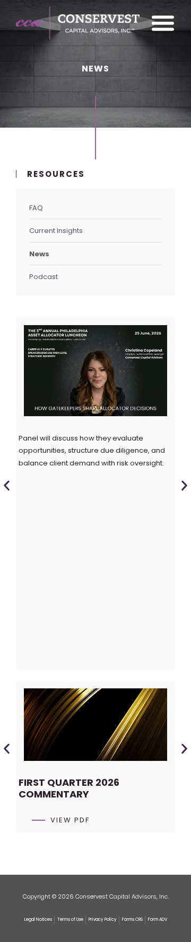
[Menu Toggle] (163, 23)
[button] (6, 485)
